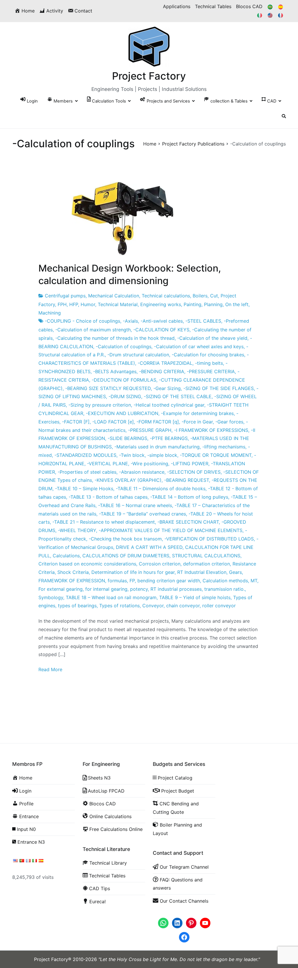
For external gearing (60, 589)
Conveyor (153, 605)
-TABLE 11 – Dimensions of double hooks (160, 488)
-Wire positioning (149, 463)
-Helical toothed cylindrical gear (169, 405)
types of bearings (77, 605)
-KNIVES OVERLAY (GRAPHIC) (128, 480)
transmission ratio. (224, 589)
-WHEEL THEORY (77, 530)
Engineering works (160, 304)
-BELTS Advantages (114, 371)
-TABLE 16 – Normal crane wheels (135, 505)
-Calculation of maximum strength (93, 330)
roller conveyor (219, 605)
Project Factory (149, 76)
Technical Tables (213, 6)
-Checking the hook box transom (125, 539)
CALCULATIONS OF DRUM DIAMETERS (125, 555)
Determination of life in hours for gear (133, 572)
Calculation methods (225, 580)
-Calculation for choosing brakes (208, 355)
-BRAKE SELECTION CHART (188, 522)
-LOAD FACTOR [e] (113, 422)
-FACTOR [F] (76, 422)
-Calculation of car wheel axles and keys (199, 346)
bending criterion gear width (168, 580)
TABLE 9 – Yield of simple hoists (194, 597)
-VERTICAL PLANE (107, 463)
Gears (235, 572)
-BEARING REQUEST (186, 480)
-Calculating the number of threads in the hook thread (115, 338)
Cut (214, 296)
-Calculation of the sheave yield (212, 338)
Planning (213, 304)
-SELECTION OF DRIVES (194, 472)
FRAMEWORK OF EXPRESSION (71, 580)
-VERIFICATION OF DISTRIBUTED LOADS (209, 539)
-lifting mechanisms (223, 447)
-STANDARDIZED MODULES (85, 455)
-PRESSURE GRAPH (149, 430)
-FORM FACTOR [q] (157, 422)
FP (132, 580)
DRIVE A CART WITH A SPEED (149, 547)
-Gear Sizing (167, 388)
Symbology (50, 597)
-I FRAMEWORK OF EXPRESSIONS (211, 430)
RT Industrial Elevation (201, 572)
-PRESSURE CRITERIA (211, 371)
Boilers (200, 296)
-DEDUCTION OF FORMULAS (124, 380)
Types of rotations (119, 605)
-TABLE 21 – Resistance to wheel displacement (103, 522)
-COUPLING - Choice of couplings (82, 321)
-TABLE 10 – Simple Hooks (84, 488)
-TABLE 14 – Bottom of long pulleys (189, 497)
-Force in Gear (197, 422)
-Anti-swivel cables (162, 321)
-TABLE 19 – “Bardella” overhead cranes (142, 514)
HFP (73, 304)
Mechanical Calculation (113, 296)
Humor (88, 304)
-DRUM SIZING (125, 396)
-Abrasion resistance (141, 472)
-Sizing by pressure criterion (99, 405)
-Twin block (132, 455)
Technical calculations (166, 296)
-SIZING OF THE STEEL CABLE (178, 396)
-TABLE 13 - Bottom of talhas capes (108, 497)
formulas (117, 580)
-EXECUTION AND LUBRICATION (122, 413)
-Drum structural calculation (138, 355)
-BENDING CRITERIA (161, 371)
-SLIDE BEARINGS (127, 438)
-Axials (130, 321)
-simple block (162, 455)
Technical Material (118, 304)
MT (254, 580)
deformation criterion (206, 564)
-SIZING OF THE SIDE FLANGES (218, 388)
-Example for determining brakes (197, 413)
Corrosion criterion (159, 564)
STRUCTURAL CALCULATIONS (206, 555)
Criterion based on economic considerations (87, 564)
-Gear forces (229, 422)
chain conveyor (183, 605)
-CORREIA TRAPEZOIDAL (165, 363)
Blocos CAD (249, 6)
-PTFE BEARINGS (169, 438)
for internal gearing (106, 589)
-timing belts (209, 363)
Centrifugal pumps (65, 296)
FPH (62, 304)
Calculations (66, 555)
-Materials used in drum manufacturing (157, 447)
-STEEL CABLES (203, 321)
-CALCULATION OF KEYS (161, 330)
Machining (49, 313)
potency (139, 589)
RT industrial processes (176, 589)
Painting (192, 304)
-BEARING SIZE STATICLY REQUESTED (108, 388)
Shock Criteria (73, 572)
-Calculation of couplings (123, 346)
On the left (237, 304)
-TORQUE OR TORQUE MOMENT (215, 455)
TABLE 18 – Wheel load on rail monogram (111, 597)
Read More (50, 669)
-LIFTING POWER (189, 463)
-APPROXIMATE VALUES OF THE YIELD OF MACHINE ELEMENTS (170, 530)
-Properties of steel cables (87, 472)
